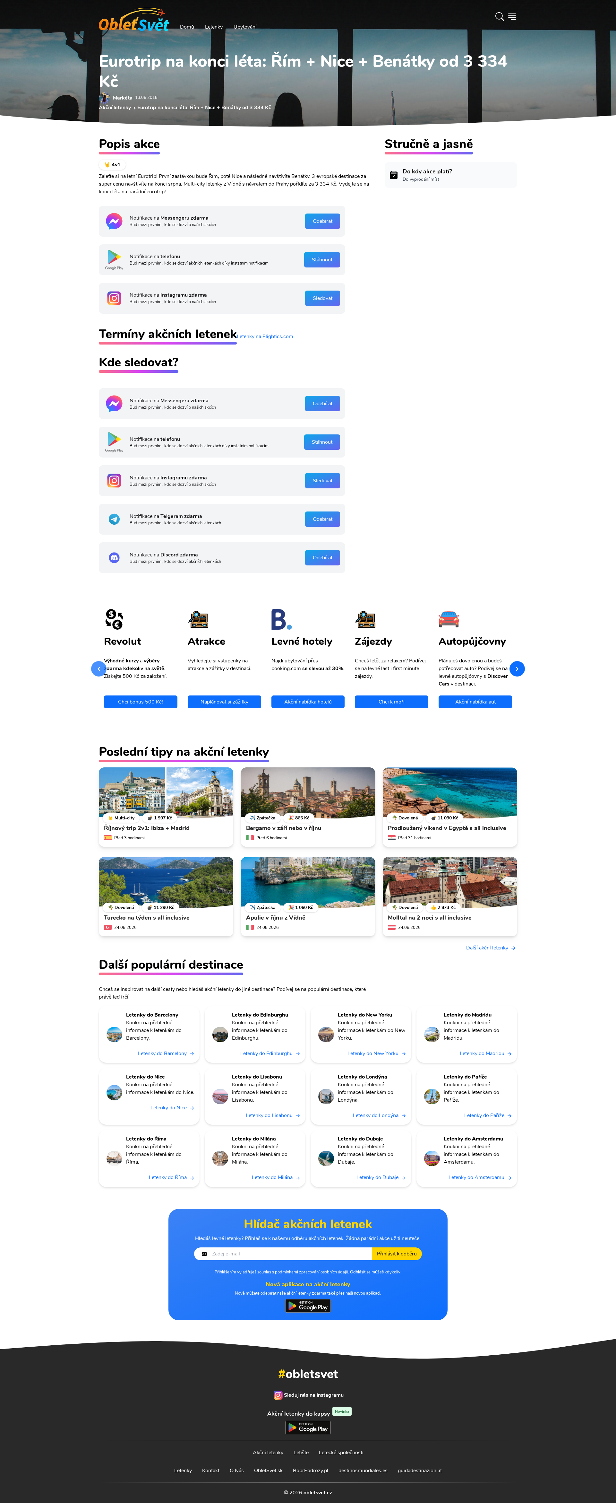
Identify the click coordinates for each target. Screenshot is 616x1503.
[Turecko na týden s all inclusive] (166, 882)
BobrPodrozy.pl (310, 1470)
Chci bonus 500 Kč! (140, 701)
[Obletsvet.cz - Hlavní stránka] (134, 17)
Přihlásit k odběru (397, 1253)
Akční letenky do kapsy (308, 1414)
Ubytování (245, 27)
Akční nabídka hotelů (308, 701)
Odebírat (322, 221)
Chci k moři (392, 701)
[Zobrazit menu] (512, 17)
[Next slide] (517, 669)
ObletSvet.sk (268, 1470)
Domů (187, 27)
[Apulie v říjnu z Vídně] (308, 882)
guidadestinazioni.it (420, 1470)
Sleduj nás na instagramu (314, 1395)
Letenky (214, 27)
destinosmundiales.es (363, 1470)
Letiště (301, 1452)
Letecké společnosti (341, 1452)
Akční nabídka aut (475, 701)
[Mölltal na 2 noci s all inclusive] (450, 882)
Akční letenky (268, 1452)
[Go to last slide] (99, 669)
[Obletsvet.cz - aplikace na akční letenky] (308, 1306)
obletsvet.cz (318, 1492)
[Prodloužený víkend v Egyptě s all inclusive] (450, 793)
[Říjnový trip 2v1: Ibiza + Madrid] (166, 793)
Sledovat (322, 298)
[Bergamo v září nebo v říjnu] (308, 793)
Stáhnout (322, 259)
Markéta (123, 97)
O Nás (237, 1470)
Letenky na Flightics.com (265, 336)
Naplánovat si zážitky (224, 701)
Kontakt (210, 1470)
